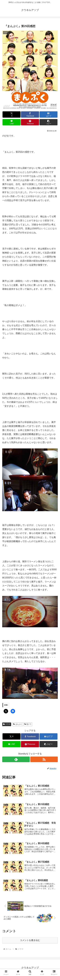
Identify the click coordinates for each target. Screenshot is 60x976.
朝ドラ (28, 724)
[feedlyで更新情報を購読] (16, 759)
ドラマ (7, 724)
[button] (48, 122)
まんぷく (18, 724)
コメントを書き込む (30, 940)
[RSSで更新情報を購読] (44, 759)
